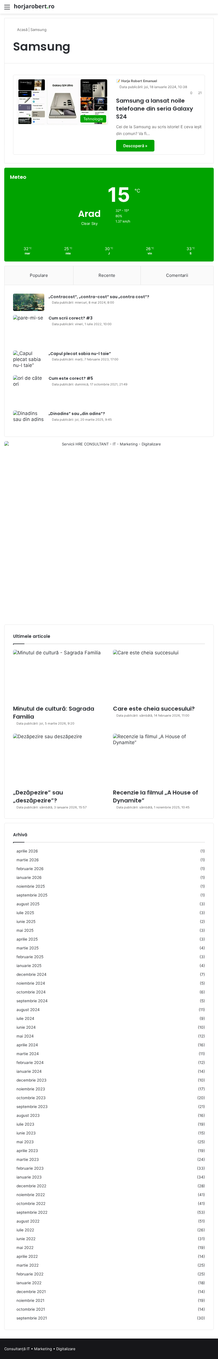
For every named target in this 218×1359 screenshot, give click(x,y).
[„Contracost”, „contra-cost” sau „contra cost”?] (28, 302)
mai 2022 (24, 1247)
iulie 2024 (25, 1018)
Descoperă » (135, 145)
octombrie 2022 (30, 1203)
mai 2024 (25, 1036)
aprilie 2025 (27, 939)
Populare (39, 275)
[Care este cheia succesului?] (159, 676)
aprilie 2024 (27, 1045)
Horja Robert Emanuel (139, 81)
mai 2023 (25, 1142)
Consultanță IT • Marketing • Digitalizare (40, 1348)
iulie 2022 (25, 1230)
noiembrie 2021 (30, 1300)
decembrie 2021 (31, 1291)
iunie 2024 (26, 1027)
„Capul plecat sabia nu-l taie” (80, 353)
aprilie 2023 (27, 1150)
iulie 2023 (25, 1124)
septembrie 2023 (32, 1106)
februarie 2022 (29, 1274)
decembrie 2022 (31, 1186)
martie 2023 (27, 1159)
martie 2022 (27, 1265)
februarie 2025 (29, 957)
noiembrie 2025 (30, 886)
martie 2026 (27, 860)
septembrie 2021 (31, 1318)
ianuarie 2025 (28, 965)
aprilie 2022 (27, 1256)
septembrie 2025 (31, 895)
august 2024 (28, 1009)
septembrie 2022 (31, 1212)
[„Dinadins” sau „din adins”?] (28, 419)
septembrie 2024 (32, 1001)
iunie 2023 (26, 1133)
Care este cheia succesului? (154, 709)
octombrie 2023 (31, 1098)
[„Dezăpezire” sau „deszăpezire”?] (59, 760)
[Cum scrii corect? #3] (28, 331)
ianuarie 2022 (28, 1283)
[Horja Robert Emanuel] (34, 7)
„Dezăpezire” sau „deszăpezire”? (38, 796)
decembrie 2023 (31, 1080)
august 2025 (27, 904)
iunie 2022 (25, 1238)
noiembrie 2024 (30, 983)
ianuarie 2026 (29, 877)
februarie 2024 (30, 1062)
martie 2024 (27, 1053)
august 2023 (28, 1115)
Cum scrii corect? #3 (71, 318)
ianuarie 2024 (29, 1071)
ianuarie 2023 (29, 1177)
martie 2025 (27, 948)
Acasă (22, 29)
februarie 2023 (30, 1168)
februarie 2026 (30, 868)
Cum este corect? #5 (71, 378)
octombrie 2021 (30, 1309)
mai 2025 (24, 930)
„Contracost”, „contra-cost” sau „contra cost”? (99, 297)
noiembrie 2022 (30, 1194)
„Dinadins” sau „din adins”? (77, 413)
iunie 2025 (25, 921)
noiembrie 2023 (30, 1089)
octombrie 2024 (31, 992)
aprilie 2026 (27, 851)
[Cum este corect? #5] (28, 390)
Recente (106, 275)
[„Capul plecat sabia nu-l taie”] (28, 361)
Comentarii (177, 275)
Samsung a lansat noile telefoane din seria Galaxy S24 (154, 109)
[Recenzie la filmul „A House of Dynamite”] (159, 760)
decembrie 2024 (31, 974)
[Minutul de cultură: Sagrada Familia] (59, 676)
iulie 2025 (25, 912)
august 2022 (27, 1221)
